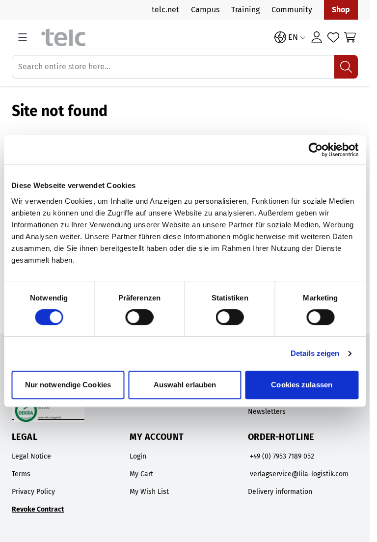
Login (138, 456)
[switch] (139, 317)
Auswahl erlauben (185, 384)
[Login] (316, 37)
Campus (205, 9)
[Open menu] (22, 37)
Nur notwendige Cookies (68, 384)
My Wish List (149, 492)
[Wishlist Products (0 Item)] (333, 37)
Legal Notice (31, 456)
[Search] (346, 67)
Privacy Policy (33, 492)
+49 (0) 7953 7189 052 (282, 456)
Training (245, 9)
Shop (341, 9)
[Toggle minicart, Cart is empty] (350, 37)
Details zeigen (315, 353)
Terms (21, 474)
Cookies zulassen (301, 384)
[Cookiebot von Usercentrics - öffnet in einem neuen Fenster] (315, 149)
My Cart (141, 474)
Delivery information (280, 492)
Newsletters (267, 411)
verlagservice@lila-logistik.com (299, 474)
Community (291, 9)
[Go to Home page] (153, 37)
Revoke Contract (38, 509)
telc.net (165, 9)
